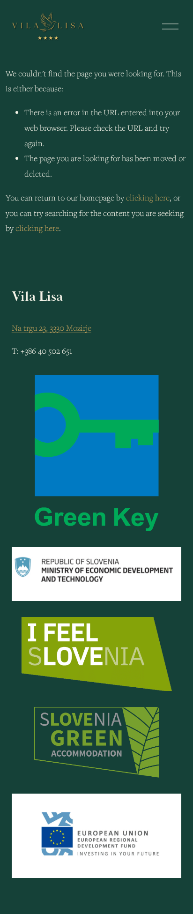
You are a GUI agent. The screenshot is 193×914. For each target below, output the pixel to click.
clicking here (148, 197)
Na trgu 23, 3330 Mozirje (51, 327)
